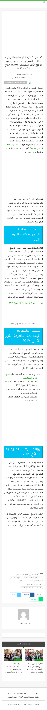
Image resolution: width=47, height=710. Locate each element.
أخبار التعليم (39, 660)
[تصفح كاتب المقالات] (23, 614)
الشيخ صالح (34, 574)
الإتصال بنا (12, 694)
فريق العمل (12, 697)
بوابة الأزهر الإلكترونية (22, 574)
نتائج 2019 (39, 581)
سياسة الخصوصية (24, 694)
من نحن (36, 694)
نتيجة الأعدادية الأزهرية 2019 (34, 584)
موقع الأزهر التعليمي (15, 578)
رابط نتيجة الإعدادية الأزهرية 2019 (33, 578)
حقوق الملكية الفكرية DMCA (29, 697)
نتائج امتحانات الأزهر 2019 (26, 581)
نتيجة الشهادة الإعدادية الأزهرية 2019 (32, 587)
